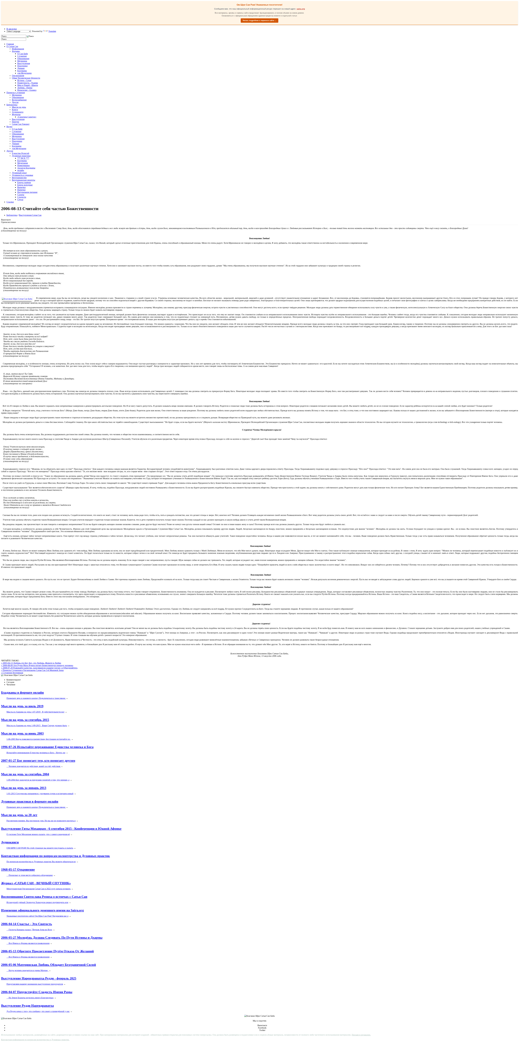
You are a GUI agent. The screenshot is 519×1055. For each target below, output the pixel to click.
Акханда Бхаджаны (26, 168)
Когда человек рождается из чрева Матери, (27, 970)
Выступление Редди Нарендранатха (27, 1005)
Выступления (23, 63)
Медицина (22, 61)
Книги (15, 109)
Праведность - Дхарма (27, 83)
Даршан (21, 68)
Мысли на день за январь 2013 (23, 788)
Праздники (22, 66)
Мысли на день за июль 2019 (22, 706)
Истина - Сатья (24, 80)
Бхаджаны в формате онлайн (22, 692)
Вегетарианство (19, 177)
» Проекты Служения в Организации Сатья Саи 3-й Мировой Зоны (32, 670)
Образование (23, 58)
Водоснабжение (19, 100)
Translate (52, 31)
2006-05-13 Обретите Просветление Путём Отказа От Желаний (47, 951)
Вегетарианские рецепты (23, 180)
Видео (9, 126)
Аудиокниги (17, 112)
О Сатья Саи (12, 46)
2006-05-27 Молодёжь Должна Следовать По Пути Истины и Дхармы (51, 937)
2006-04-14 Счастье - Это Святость (26, 924)
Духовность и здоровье (22, 175)
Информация (18, 49)
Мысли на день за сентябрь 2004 (25, 774)
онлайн (20, 170)
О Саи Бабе (22, 54)
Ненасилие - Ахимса (26, 90)
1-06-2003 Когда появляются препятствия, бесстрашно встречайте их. (38, 739)
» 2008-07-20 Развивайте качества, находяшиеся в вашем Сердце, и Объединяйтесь (39, 668)
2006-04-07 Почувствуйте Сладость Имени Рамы (36, 992)
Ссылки (10, 202)
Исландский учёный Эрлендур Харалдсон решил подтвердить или (37, 902)
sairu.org (301, 9)
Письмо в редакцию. (361, 1035)
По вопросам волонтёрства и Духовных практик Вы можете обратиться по (41, 861)
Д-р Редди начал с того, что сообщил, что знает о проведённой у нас (38, 1011)
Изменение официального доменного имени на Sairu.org (42, 910)
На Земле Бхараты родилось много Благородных (30, 998)
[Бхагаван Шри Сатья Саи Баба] (17, 299)
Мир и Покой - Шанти (27, 85)
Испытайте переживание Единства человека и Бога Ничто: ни (35, 752)
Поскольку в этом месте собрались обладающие (29, 875)
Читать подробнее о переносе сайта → (259, 20)
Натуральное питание (27, 192)
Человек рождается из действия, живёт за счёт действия (33, 766)
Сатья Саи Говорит (20, 124)
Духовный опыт (19, 173)
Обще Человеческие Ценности (26, 78)
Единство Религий (20, 153)
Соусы (20, 199)
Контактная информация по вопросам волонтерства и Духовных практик (55, 856)
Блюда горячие (24, 182)
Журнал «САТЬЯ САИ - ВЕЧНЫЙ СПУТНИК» (36, 883)
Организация (18, 75)
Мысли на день (19, 107)
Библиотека (11, 105)
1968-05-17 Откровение (18, 869)
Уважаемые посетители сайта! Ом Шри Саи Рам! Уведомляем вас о (37, 916)
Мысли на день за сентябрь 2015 (25, 720)
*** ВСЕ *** (23, 158)
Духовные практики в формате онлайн (29, 801)
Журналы (16, 114)
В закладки (11, 29)
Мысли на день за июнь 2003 (22, 733)
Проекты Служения (15, 92)
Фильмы (16, 51)
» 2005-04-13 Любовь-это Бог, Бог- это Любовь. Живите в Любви (31, 663)
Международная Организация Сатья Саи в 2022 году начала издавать (38, 889)
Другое (15, 102)
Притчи (15, 122)
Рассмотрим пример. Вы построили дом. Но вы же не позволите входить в (41, 821)
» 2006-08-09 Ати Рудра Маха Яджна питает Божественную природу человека (37, 665)
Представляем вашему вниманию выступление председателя (34, 984)
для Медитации (24, 73)
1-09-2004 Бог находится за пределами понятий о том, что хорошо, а (37, 780)
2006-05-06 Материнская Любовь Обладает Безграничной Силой (48, 964)
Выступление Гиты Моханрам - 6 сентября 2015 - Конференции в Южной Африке (61, 828)
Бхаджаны (22, 71)
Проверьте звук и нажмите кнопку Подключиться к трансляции (36, 698)
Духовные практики (21, 156)
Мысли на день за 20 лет (19, 815)
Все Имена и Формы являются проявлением (27, 943)
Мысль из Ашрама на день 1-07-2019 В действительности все (35, 712)
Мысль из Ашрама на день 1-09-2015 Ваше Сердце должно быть (36, 725)
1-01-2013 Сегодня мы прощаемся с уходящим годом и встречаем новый (39, 793)
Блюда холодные (25, 185)
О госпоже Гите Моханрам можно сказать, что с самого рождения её (38, 834)
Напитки (21, 190)
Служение (22, 56)
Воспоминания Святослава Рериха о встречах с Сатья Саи (44, 896)
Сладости (21, 197)
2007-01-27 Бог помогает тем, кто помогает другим (38, 760)
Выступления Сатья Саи (30, 215)
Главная (10, 44)
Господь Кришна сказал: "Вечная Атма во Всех (29, 929)
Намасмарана (23, 165)
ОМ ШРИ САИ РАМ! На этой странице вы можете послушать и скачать (39, 848)
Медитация (22, 163)
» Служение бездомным (12, 673)
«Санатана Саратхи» (26, 117)
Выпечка (21, 187)
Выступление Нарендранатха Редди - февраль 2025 (38, 978)
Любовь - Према (24, 88)
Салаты (20, 194)
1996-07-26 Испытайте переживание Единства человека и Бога (47, 747)
